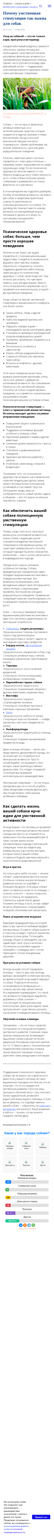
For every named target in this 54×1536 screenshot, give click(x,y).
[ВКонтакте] (20, 1225)
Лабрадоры (12, 628)
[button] (40, 5)
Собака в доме (22, 3)
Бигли (9, 712)
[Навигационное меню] (49, 6)
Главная (7, 3)
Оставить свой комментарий (27, 1228)
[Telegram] (29, 1225)
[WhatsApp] (33, 1225)
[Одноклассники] (25, 1225)
